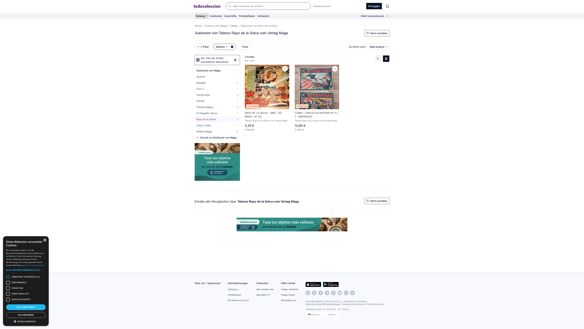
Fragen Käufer (288, 295)
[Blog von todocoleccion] (352, 293)
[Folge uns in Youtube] (339, 293)
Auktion (221, 46)
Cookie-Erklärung (374, 304)
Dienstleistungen (238, 283)
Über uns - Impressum (208, 283)
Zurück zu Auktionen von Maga (218, 137)
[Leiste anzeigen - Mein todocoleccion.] (387, 16)
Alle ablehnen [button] (26, 315)
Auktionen (216, 16)
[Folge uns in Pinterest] (333, 293)
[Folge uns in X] (327, 293)
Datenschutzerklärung (353, 304)
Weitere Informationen (34, 265)
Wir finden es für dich (238, 300)
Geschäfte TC (263, 295)
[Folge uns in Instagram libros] (314, 293)
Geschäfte (230, 16)
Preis (245, 46)
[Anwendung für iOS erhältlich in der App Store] (313, 284)
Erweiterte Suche (321, 6)
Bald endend (377, 46)
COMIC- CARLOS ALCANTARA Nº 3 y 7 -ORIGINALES (316, 114)
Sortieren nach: (357, 46)
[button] (26, 270)
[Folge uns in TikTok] (346, 293)
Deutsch (315, 314)
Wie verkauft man (265, 289)
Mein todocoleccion (372, 16)
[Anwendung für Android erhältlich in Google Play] (331, 284)
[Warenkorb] (387, 6)
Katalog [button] (201, 16)
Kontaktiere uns (288, 300)
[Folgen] (285, 68)
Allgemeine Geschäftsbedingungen (323, 304)
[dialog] (26, 281)
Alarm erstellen (378, 33)
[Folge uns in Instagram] (308, 293)
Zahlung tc (233, 289)
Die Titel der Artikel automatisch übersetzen (215, 60)
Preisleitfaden (247, 16)
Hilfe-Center (288, 283)
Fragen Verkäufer (289, 289)
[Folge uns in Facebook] (320, 293)
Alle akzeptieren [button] (26, 307)
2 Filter (205, 46)
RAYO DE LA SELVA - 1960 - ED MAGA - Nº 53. (263, 114)
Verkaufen (263, 16)
